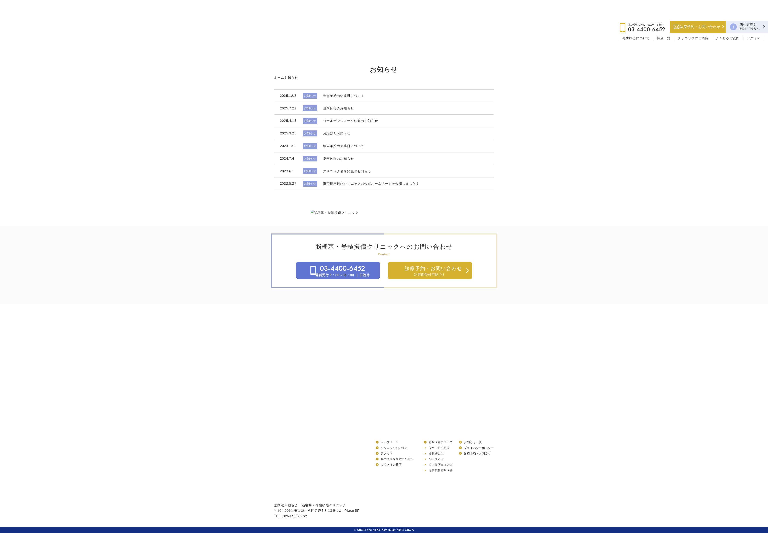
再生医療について (636, 38)
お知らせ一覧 (473, 442)
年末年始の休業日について (343, 95)
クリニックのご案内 (693, 38)
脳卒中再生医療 (439, 447)
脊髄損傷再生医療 (441, 470)
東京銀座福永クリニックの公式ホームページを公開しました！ (371, 183)
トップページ (390, 442)
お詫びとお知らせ (337, 133)
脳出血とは (436, 459)
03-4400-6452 (646, 29)
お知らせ (310, 95)
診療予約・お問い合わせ (700, 27)
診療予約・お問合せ (477, 453)
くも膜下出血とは (441, 464)
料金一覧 (664, 38)
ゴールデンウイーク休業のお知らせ (350, 120)
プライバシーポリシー (479, 447)
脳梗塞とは (436, 453)
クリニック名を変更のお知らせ (347, 171)
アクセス (753, 38)
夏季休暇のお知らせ (338, 108)
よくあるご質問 (728, 38)
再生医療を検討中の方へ (750, 27)
